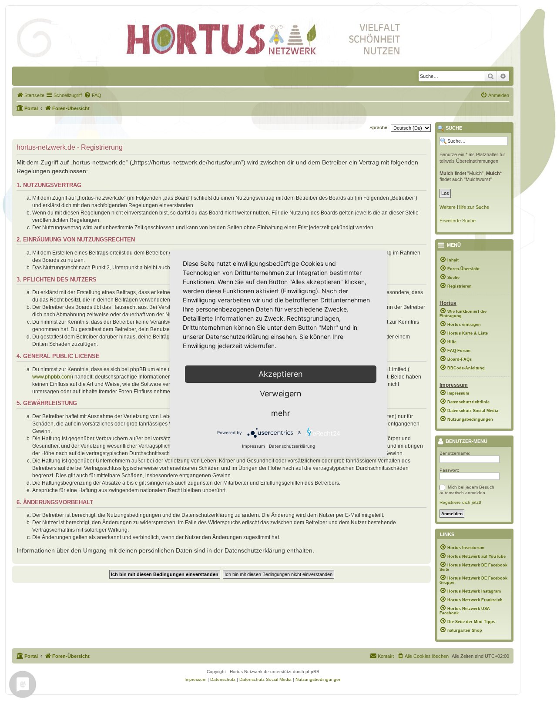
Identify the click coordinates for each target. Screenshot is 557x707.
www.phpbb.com (51, 377)
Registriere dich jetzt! (460, 502)
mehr (280, 413)
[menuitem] (30, 95)
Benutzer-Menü (465, 441)
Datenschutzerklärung (292, 446)
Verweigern (281, 393)
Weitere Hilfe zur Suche (464, 207)
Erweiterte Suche (458, 220)
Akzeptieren (280, 374)
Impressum (253, 446)
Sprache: (379, 127)
